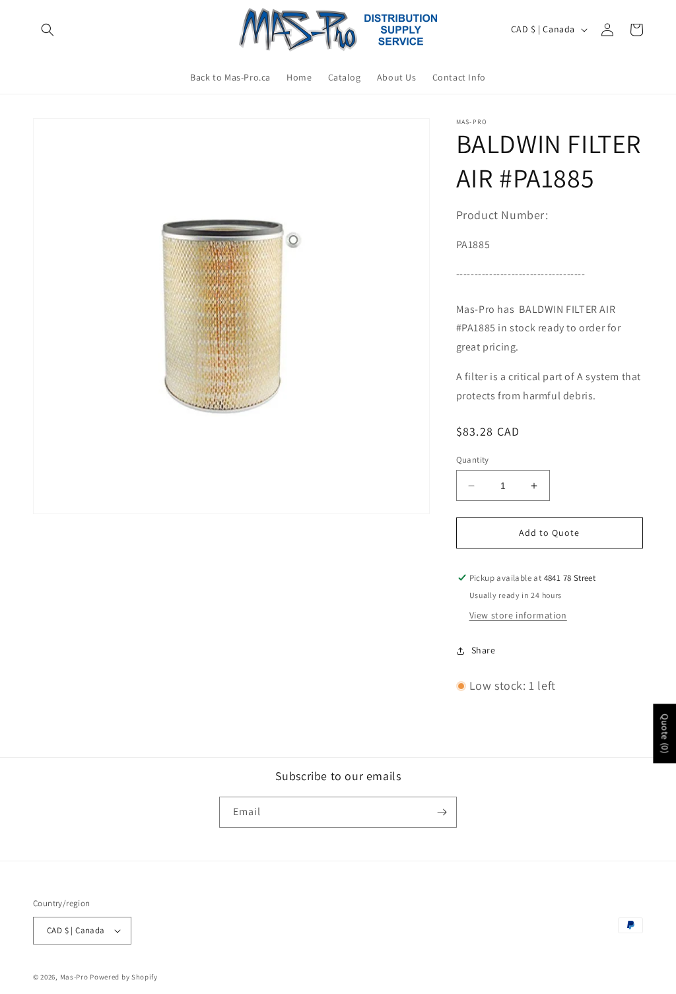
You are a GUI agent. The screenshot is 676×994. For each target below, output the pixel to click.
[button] (47, 29)
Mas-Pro (74, 976)
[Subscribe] (441, 812)
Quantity (472, 459)
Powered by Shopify (124, 976)
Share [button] (483, 650)
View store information (518, 615)
